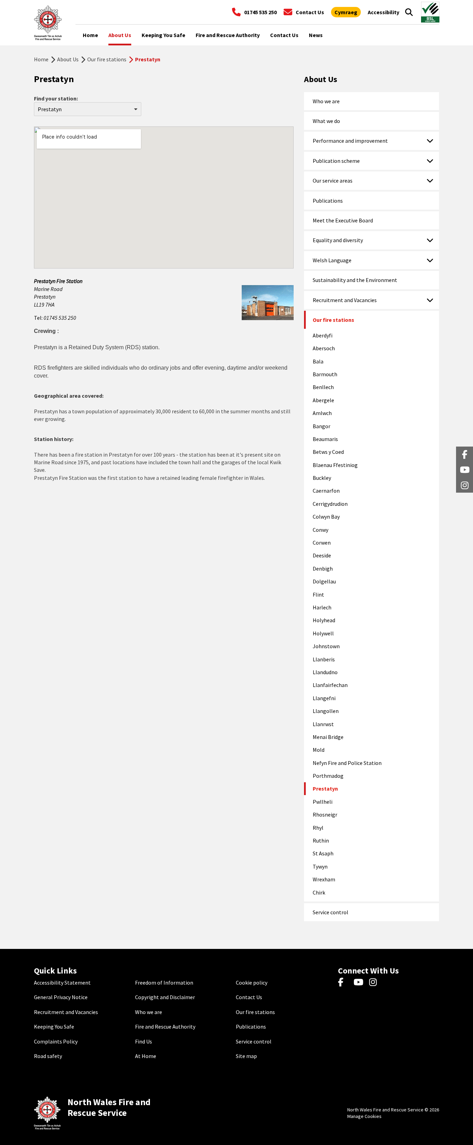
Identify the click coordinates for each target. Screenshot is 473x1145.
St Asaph (323, 853)
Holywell (323, 633)
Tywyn (320, 866)
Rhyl (318, 827)
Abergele (323, 400)
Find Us (143, 1041)
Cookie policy (251, 982)
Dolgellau (324, 581)
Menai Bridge (328, 736)
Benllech (323, 387)
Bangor (321, 426)
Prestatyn (325, 788)
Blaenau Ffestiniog (335, 464)
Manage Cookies (364, 1116)
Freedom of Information (164, 982)
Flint (318, 594)
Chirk (319, 892)
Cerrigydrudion (330, 503)
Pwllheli (322, 801)
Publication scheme (336, 160)
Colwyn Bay (326, 516)
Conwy (320, 529)
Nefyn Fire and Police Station (347, 762)
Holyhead (324, 620)
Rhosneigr (325, 814)
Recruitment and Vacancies (345, 300)
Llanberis (324, 659)
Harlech (322, 607)
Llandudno (325, 672)
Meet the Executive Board (343, 220)
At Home (145, 1055)
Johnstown (326, 646)
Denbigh (323, 568)
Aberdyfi (322, 335)
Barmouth (325, 374)
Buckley (322, 477)
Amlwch (322, 412)
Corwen (322, 542)
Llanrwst (323, 724)
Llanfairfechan (330, 684)
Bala (318, 361)
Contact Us (249, 997)
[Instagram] (375, 982)
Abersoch (324, 348)
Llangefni (324, 698)
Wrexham (324, 879)
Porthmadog (328, 775)
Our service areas (332, 180)
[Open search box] (409, 12)
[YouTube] (360, 982)
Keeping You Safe (54, 1026)
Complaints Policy (56, 1041)
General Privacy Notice (61, 997)
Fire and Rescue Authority (165, 1026)
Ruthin (321, 840)
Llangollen (326, 710)
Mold (318, 749)
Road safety (48, 1055)
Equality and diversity (338, 240)
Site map (246, 1055)
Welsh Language (332, 260)
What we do (326, 120)
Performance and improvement (350, 140)
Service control (330, 912)
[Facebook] (344, 982)
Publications (328, 200)
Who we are (326, 101)
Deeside (322, 555)
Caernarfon (326, 490)
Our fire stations (106, 59)
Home (41, 59)
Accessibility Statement (62, 982)
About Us (68, 59)
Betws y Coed (328, 451)
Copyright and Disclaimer (165, 997)
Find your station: (56, 98)
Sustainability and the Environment (355, 279)
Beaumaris (325, 438)
